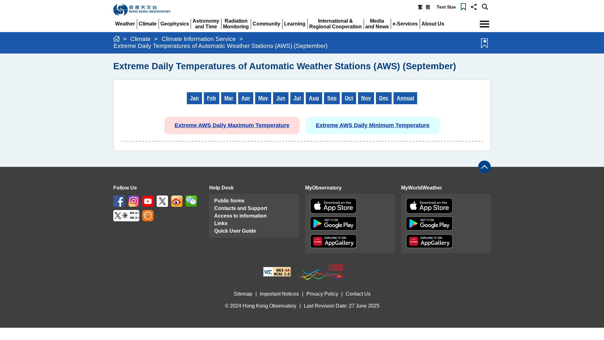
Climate (140, 39)
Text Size (446, 6)
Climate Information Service (199, 39)
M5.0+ (134, 213)
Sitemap (243, 294)
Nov (366, 98)
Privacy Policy (322, 294)
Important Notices (279, 294)
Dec (384, 98)
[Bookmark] (463, 6)
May (263, 98)
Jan (194, 98)
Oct (349, 98)
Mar (228, 98)
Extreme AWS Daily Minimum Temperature (372, 125)
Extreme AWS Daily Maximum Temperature (232, 125)
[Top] (484, 167)
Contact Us (358, 294)
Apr (245, 98)
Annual (405, 98)
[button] (473, 6)
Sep (332, 98)
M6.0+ (134, 217)
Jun (280, 98)
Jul (297, 98)
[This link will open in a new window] (119, 200)
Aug (314, 98)
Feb (211, 98)
